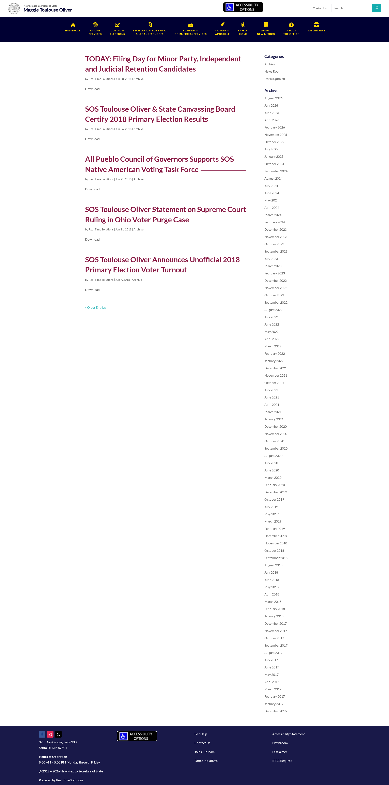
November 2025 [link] (275, 134)
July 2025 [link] (271, 149)
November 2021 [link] (275, 375)
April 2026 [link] (271, 120)
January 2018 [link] (273, 616)
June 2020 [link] (271, 470)
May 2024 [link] (271, 200)
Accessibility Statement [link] (288, 734)
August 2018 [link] (273, 565)
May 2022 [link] (271, 331)
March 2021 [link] (272, 412)
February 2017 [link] (274, 696)
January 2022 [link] (273, 361)
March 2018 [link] (272, 601)
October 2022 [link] (274, 295)
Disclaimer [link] (279, 752)
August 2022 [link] (273, 310)
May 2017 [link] (271, 674)
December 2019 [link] (275, 492)
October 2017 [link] (274, 638)
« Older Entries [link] (95, 307)
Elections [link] (117, 32)
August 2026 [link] (273, 98)
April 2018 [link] (271, 594)
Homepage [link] (73, 30)
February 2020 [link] (274, 485)
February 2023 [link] (274, 273)
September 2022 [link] (275, 302)
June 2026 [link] (271, 113)
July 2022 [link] (271, 317)
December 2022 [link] (275, 280)
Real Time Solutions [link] (101, 78)
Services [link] (95, 32)
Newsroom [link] (280, 743)
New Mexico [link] (266, 32)
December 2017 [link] (275, 623)
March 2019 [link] (272, 521)
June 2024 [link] (271, 193)
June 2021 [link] (271, 397)
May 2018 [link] (271, 587)
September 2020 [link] (275, 448)
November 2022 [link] (275, 288)
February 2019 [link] (274, 528)
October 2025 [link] (274, 142)
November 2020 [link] (275, 434)
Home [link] (243, 32)
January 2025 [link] (273, 156)
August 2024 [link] (273, 178)
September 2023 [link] (275, 251)
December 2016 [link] (275, 711)
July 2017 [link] (271, 660)
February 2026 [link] (274, 127)
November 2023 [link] (275, 237)
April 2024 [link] (271, 207)
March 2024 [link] (272, 215)
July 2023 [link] (271, 258)
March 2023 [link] (272, 266)
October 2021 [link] (274, 382)
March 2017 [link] (272, 689)
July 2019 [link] (271, 507)
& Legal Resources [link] (149, 32)
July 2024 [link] (271, 185)
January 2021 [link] (273, 419)
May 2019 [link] (271, 514)
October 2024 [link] (274, 164)
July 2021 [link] (271, 390)
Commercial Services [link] (191, 32)
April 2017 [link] (271, 682)
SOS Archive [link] (317, 30)
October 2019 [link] (274, 499)
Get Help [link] (200, 734)
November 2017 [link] (275, 631)
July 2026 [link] (271, 105)
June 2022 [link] (271, 324)
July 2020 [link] (271, 463)
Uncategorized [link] (274, 78)
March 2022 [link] (272, 346)
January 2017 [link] (273, 704)
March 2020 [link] (272, 477)
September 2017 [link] (275, 645)
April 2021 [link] (271, 404)
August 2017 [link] (273, 652)
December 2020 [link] (275, 426)
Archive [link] (138, 78)
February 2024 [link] (274, 222)
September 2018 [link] (275, 558)
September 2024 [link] (275, 171)
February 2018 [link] (274, 609)
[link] (40, 13)
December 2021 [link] (275, 368)
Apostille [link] (222, 32)
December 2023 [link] (275, 229)
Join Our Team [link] (204, 752)
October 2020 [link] (274, 441)
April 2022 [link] (271, 339)
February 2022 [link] (274, 353)
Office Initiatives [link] (206, 761)
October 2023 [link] (274, 244)
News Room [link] (272, 71)
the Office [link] (291, 32)
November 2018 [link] (275, 543)
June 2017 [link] (271, 667)
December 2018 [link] (275, 536)
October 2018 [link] (274, 550)
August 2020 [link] (273, 455)
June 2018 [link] (271, 580)
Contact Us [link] (320, 8)
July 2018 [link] (271, 572)
